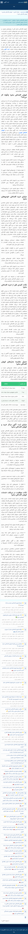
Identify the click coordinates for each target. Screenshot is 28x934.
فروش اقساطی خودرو (7, 12)
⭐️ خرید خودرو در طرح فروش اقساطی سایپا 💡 (13, 684)
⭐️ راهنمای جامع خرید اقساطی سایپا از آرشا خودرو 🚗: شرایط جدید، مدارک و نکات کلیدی (13, 799)
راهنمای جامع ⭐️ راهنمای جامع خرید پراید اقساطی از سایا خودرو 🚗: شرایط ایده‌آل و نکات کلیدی (14, 869)
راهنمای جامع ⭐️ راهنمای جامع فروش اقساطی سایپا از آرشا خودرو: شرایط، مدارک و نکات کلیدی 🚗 (13, 887)
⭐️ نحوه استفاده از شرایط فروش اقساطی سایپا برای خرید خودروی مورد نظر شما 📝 (13, 698)
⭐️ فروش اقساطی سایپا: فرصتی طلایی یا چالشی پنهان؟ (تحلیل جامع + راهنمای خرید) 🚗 (13, 906)
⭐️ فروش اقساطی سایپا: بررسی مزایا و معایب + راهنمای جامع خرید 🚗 (13, 789)
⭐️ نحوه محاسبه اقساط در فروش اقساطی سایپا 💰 (14, 657)
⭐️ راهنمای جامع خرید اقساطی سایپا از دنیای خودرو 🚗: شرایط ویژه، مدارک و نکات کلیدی (13, 778)
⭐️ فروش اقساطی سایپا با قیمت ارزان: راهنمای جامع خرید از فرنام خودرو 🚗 (13, 863)
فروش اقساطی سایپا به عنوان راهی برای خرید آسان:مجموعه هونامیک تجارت (13, 751)
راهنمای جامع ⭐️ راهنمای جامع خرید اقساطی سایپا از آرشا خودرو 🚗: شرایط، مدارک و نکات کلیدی (13, 829)
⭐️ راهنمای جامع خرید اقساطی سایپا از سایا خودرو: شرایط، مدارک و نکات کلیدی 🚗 (13, 847)
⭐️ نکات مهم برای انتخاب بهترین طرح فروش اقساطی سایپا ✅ (13, 616)
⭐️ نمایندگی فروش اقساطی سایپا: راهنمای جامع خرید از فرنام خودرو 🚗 (14, 857)
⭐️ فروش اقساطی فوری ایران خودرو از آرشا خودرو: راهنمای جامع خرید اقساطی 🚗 (14, 836)
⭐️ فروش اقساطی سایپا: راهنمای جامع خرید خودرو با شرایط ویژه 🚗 (13, 783)
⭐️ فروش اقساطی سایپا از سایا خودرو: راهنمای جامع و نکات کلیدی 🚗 (13, 876)
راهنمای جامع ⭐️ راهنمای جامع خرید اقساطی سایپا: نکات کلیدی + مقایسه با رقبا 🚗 (13, 794)
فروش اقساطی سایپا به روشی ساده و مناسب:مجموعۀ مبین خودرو (15, 756)
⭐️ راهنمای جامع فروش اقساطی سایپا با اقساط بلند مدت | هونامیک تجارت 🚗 (13, 767)
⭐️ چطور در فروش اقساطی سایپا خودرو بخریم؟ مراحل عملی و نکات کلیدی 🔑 (14, 710)
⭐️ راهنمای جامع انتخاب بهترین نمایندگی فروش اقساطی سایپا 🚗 (14, 912)
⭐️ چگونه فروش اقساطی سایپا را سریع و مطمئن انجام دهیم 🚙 (14, 631)
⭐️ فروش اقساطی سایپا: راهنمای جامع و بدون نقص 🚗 (13, 805)
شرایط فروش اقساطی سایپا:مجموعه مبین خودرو (14, 746)
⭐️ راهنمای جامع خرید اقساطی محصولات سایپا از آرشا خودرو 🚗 (14, 852)
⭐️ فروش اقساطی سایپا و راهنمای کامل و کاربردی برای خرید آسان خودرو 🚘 (14, 734)
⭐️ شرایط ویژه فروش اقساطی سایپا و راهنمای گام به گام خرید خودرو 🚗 (13, 669)
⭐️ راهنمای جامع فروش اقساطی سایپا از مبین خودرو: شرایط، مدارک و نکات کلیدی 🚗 (13, 899)
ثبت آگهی (6, 2)
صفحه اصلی (16, 12)
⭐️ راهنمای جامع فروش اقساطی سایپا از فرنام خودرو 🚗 (13, 881)
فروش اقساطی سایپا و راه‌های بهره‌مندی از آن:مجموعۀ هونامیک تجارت (14, 762)
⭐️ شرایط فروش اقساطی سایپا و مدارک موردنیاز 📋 (14, 604)
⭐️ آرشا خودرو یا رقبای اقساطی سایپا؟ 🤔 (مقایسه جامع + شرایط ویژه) (14, 818)
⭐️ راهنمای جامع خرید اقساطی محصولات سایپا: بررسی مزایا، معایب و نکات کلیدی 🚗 (14, 772)
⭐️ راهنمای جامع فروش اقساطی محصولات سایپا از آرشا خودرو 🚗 (14, 841)
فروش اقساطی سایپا (22, 14)
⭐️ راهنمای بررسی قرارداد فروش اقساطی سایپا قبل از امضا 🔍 (13, 645)
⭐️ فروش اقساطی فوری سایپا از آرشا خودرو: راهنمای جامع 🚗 (13, 823)
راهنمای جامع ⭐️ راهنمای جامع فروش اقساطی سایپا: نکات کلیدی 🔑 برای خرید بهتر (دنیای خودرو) (13, 811)
